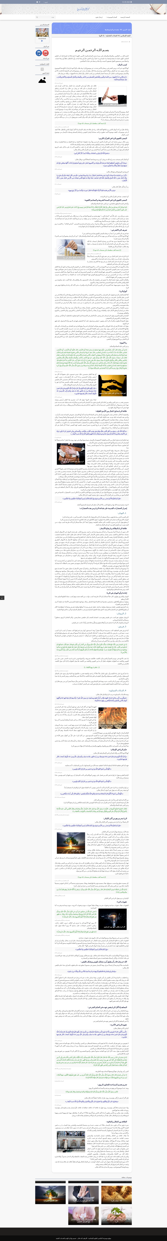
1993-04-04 (124, 42)
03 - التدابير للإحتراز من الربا (83, 1200)
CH (42, 69)
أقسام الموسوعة (112, 17)
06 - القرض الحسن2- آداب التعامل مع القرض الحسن (83, 1220)
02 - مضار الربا (116, 1200)
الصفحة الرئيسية (125, 17)
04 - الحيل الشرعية (50, 1200)
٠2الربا (101, 35)
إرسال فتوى (98, 17)
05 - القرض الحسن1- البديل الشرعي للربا (116, 1220)
